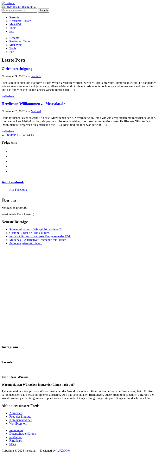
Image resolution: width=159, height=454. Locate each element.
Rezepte (14, 17)
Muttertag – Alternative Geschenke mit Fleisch (37, 239)
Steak (12, 444)
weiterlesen (8, 96)
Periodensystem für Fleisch (25, 243)
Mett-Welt (15, 24)
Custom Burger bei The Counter (29, 232)
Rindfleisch (16, 440)
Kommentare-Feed (20, 420)
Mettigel (36, 111)
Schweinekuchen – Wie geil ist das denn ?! (35, 229)
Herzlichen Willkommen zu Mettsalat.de (33, 104)
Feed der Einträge (20, 416)
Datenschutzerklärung (22, 433)
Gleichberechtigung (17, 69)
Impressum (16, 430)
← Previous (9, 134)
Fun (11, 31)
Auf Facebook (13, 182)
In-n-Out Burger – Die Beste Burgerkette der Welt (40, 236)
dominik (36, 76)
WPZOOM (63, 450)
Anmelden (15, 413)
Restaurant (15, 437)
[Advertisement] (79, 295)
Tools (12, 27)
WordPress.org (18, 423)
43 (24, 134)
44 (28, 134)
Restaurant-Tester (20, 20)
